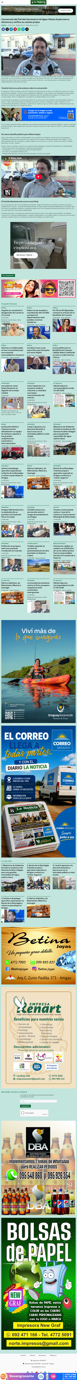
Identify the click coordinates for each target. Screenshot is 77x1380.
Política (3, 25)
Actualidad (30, 383)
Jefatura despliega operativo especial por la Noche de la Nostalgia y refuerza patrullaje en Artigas (12, 473)
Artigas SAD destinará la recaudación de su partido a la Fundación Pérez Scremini (12, 513)
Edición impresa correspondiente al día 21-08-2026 (63, 585)
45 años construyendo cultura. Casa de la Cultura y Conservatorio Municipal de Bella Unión (64, 513)
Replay (3, 424)
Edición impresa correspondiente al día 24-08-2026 (63, 388)
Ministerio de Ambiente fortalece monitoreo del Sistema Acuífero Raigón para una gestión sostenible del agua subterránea (64, 433)
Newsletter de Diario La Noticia (14, 1092)
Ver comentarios (8, 275)
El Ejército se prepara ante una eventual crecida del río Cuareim (11, 548)
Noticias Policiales (59, 543)
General (56, 507)
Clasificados (5, 383)
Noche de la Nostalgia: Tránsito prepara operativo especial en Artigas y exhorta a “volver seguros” (63, 473)
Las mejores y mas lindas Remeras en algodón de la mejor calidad (10, 389)
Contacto (23, 1355)
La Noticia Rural (32, 543)
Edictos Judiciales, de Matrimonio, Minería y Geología (37, 470)
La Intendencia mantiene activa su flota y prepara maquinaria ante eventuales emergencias (38, 587)
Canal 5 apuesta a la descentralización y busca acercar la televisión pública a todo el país (38, 431)
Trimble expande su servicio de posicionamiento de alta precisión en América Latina (38, 551)
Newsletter (42, 1355)
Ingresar (54, 1355)
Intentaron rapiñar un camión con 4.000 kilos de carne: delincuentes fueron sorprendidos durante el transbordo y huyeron (64, 552)
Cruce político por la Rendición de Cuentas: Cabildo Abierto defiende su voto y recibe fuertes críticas (64, 352)
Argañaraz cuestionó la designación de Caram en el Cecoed (12, 312)
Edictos (29, 466)
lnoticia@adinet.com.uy (38, 1367)
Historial (32, 1355)
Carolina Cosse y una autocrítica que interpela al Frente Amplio (38, 350)
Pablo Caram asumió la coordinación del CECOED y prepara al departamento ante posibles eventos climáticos (38, 316)
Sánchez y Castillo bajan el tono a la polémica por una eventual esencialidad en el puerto (12, 351)
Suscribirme (25, 1106)
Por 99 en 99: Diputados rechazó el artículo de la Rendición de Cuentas (63, 312)
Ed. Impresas (57, 383)
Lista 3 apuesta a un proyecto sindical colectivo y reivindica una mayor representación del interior (36, 392)
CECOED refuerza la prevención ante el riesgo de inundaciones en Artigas (37, 513)
